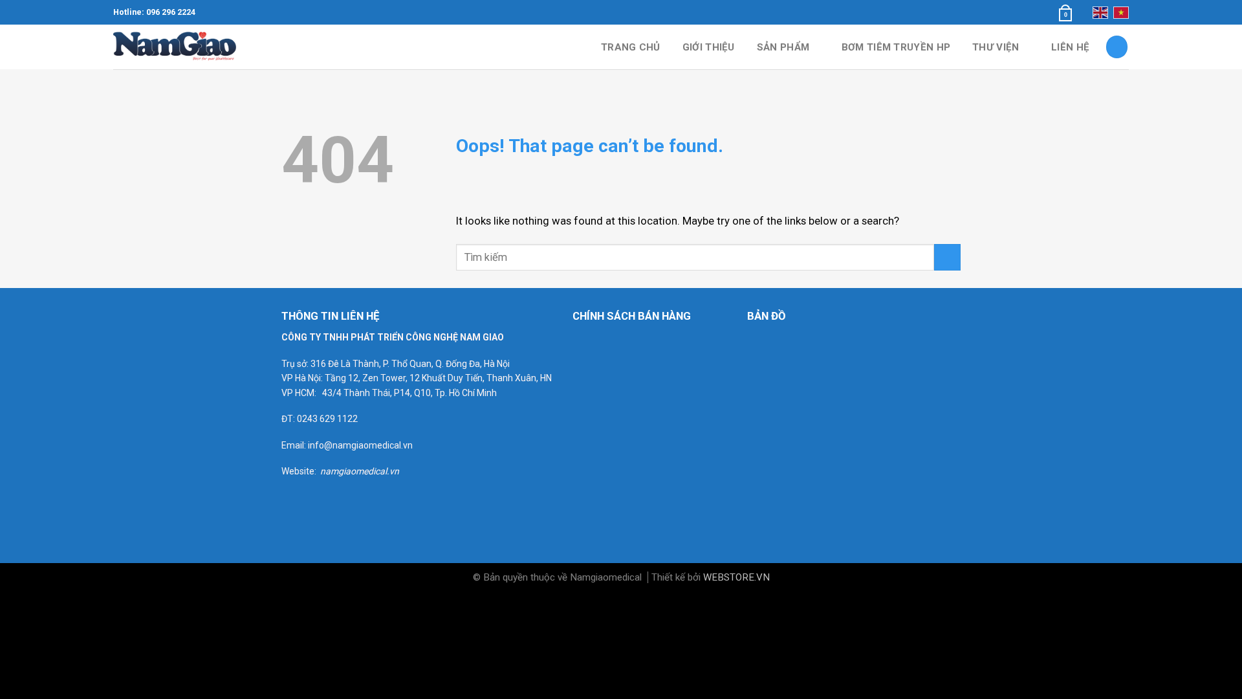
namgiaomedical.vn (359, 471)
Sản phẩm (783, 47)
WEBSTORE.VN (736, 577)
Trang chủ (630, 47)
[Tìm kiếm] (1117, 47)
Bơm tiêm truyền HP (896, 47)
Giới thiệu (708, 47)
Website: (300, 471)
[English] (1100, 12)
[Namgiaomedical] (178, 46)
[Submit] (947, 257)
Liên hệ (1070, 47)
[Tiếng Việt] (1121, 12)
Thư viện (995, 47)
